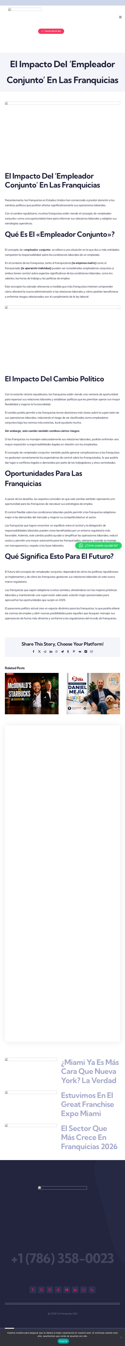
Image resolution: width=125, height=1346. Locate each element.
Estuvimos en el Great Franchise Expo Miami (87, 1104)
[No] (121, 1337)
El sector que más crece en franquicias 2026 (89, 1137)
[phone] (92, 1289)
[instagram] (49, 1289)
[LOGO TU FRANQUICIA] (25, 9)
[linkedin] (75, 1289)
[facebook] (32, 1289)
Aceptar (63, 1341)
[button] (7, 693)
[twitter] (41, 1289)
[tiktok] (58, 1289)
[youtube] (66, 1289)
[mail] (83, 1289)
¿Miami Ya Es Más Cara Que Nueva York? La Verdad (90, 1071)
